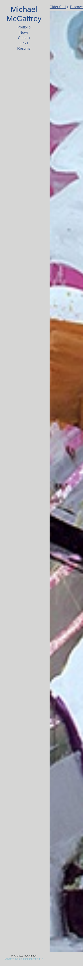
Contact (24, 38)
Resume (24, 48)
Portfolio (24, 27)
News (24, 32)
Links (24, 43)
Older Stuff (60, 7)
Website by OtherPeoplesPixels (24, 959)
